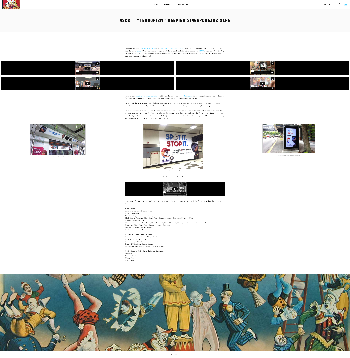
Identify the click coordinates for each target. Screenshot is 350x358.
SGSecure (188, 95)
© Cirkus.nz (175, 354)
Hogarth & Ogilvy (149, 48)
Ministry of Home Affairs (146, 95)
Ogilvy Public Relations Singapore (172, 48)
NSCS (201, 50)
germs (139, 50)
